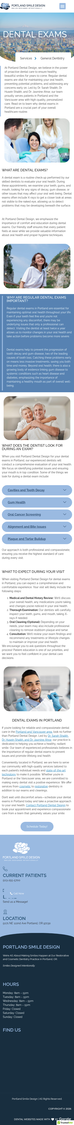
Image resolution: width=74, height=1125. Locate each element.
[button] (62, 6)
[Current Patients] (5, 869)
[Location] (5, 912)
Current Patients (24, 875)
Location (14, 918)
